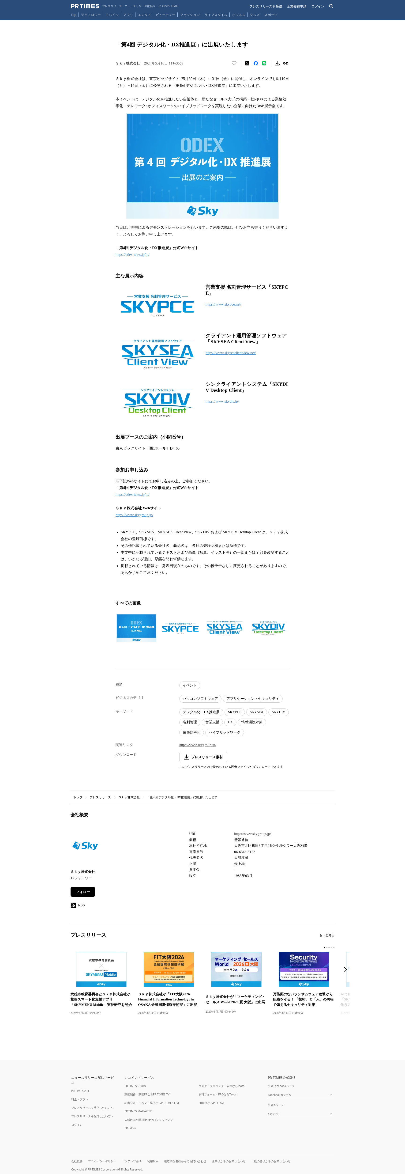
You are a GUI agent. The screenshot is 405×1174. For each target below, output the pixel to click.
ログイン (317, 6)
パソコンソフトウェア (200, 699)
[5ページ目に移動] (333, 947)
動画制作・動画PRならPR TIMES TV (146, 1094)
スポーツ (271, 14)
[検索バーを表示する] (331, 6)
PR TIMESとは (80, 1091)
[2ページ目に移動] (326, 947)
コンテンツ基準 (132, 1161)
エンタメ (144, 14)
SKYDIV (278, 712)
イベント (190, 685)
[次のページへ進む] (347, 970)
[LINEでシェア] (264, 63)
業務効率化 (191, 732)
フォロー (83, 892)
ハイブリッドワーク (224, 732)
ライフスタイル (215, 14)
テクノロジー (91, 14)
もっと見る (326, 935)
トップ (77, 797)
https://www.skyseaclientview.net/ (231, 353)
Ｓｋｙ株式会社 (129, 797)
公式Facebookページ (281, 1086)
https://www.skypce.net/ (223, 304)
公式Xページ (276, 1105)
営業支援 (212, 722)
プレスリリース (100, 797)
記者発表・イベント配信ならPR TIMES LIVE (152, 1103)
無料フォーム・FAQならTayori (218, 1094)
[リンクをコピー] (285, 63)
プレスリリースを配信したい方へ (92, 1116)
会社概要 (76, 1161)
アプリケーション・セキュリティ (252, 699)
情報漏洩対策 (251, 722)
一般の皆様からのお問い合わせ (271, 1161)
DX (230, 722)
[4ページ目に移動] (331, 947)
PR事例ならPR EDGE (212, 1103)
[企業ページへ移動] (85, 847)
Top (73, 14)
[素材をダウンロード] (277, 63)
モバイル (112, 14)
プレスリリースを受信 (265, 6)
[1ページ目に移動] (324, 947)
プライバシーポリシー (102, 1161)
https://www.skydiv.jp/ (222, 401)
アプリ (128, 14)
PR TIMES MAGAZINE (138, 1111)
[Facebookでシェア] (255, 63)
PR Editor (130, 1128)
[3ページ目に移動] (329, 947)
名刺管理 (190, 722)
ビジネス (238, 14)
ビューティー (165, 14)
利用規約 (152, 1161)
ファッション (190, 14)
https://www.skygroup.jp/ (134, 515)
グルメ (255, 14)
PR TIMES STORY (135, 1086)
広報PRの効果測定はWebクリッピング (148, 1120)
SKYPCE (234, 712)
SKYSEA (256, 712)
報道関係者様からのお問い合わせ (185, 1161)
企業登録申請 (297, 6)
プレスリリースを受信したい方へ (92, 1108)
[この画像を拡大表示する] (136, 628)
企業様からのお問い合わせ (229, 1161)
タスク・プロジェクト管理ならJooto (221, 1086)
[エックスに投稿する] (247, 63)
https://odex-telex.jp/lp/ (132, 255)
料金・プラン (79, 1099)
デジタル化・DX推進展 (201, 712)
